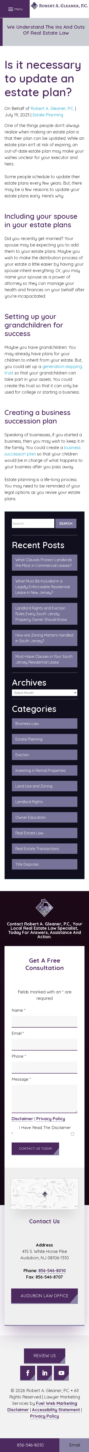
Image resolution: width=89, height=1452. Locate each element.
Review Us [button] (44, 1355)
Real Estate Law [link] (29, 833)
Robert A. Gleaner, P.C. (52, 108)
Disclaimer (22, 1118)
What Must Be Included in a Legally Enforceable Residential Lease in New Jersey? (42, 587)
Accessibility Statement (56, 1409)
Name (18, 1010)
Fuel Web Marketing (56, 1403)
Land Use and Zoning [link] (33, 786)
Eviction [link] (22, 754)
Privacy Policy (50, 1118)
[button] (15, 9)
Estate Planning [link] (28, 739)
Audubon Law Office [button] (44, 1295)
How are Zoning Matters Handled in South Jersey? (44, 638)
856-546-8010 (52, 1270)
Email (18, 1033)
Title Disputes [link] (27, 864)
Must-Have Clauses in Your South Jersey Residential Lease (44, 659)
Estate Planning (48, 115)
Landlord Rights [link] (29, 801)
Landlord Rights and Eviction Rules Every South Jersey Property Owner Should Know (41, 614)
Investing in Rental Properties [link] (40, 770)
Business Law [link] (27, 723)
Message (21, 1079)
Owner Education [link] (30, 817)
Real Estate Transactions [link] (37, 848)
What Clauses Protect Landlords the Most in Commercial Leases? (43, 562)
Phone (19, 1056)
